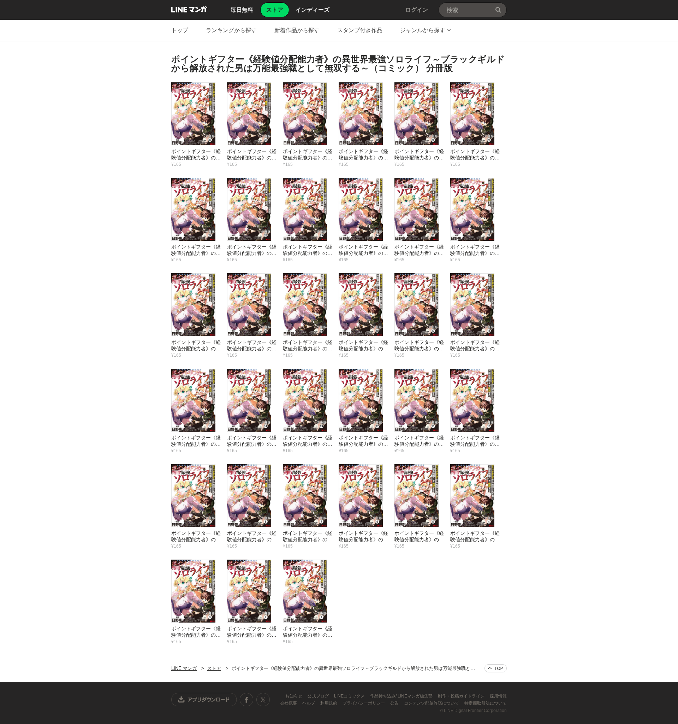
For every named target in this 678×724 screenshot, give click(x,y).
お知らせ (294, 696)
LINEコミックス (350, 696)
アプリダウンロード (204, 699)
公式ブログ (319, 696)
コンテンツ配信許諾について (432, 703)
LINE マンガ (189, 9)
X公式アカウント (263, 699)
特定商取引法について (485, 703)
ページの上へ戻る (495, 668)
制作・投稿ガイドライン (462, 696)
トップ (179, 30)
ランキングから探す (231, 30)
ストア (214, 668)
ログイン (416, 10)
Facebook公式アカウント (246, 699)
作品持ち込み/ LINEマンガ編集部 (402, 696)
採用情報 (498, 696)
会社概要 (289, 703)
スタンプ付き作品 (359, 30)
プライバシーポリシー (364, 703)
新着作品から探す (297, 30)
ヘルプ (309, 703)
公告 (395, 703)
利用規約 (329, 703)
